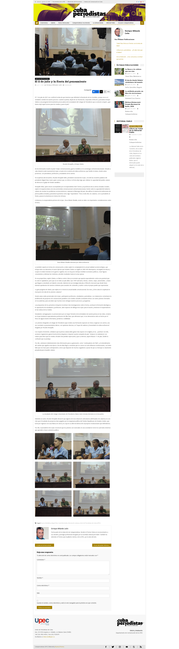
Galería (53, 23)
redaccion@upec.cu (49, 637)
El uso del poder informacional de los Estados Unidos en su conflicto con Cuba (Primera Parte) (102, 545)
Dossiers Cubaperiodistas (126, 23)
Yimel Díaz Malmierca (133, 76)
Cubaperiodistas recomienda (81, 23)
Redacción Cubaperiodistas (131, 112)
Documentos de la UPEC (59, 2)
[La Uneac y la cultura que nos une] (119, 71)
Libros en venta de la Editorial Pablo (136, 130)
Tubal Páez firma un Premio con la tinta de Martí (129, 45)
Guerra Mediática (46, 523)
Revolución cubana (73, 523)
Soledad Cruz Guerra (132, 98)
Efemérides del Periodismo (75, 2)
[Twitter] (101, 91)
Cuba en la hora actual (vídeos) (45, 545)
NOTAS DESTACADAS (42, 79)
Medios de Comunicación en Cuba (93, 2)
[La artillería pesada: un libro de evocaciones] (119, 93)
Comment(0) (68, 85)
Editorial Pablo (110, 23)
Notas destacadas (63, 23)
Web (38, 593)
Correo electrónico (43, 585)
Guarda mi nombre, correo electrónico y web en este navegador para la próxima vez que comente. (66, 603)
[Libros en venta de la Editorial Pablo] (122, 128)
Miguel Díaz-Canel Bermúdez (59, 523)
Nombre (40, 578)
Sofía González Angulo (133, 87)
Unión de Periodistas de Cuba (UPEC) (90, 523)
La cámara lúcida (98, 23)
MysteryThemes (59, 647)
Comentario (41, 560)
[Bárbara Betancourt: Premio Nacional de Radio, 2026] (119, 104)
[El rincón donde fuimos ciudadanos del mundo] (119, 82)
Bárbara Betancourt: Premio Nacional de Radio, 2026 (133, 104)
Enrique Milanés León (54, 85)
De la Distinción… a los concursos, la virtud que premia (129, 58)
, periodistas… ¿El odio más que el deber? (129, 51)
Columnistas (44, 23)
